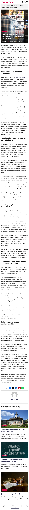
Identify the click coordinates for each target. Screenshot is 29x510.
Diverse (4, 31)
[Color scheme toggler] (23, 2)
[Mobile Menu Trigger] (27, 2)
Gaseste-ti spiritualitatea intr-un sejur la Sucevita (13, 430)
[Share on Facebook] (10, 388)
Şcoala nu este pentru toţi (10, 494)
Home (3, 5)
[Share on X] (13, 388)
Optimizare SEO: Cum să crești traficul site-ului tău (12, 460)
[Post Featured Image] (14, 419)
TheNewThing (7, 2)
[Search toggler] (25, 2)
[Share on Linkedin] (16, 388)
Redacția (5, 41)
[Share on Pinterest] (19, 388)
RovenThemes (15, 508)
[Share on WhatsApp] (22, 388)
